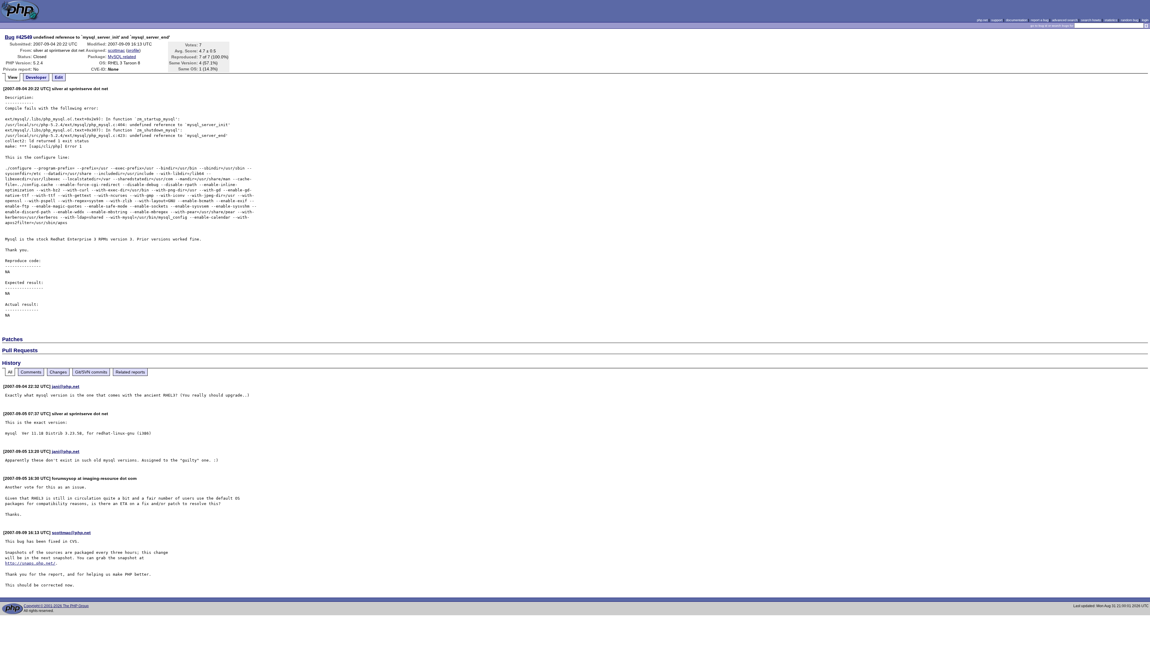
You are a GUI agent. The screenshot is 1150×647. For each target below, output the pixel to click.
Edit (59, 77)
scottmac (116, 50)
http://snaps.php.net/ (30, 563)
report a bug (1039, 20)
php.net (982, 20)
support (996, 20)
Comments (31, 372)
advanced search (1065, 20)
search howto (1091, 20)
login (1145, 20)
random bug (1129, 20)
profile (133, 50)
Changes (58, 372)
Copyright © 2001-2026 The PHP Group (56, 606)
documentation (1016, 20)
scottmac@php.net (71, 532)
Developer (36, 77)
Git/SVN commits (91, 372)
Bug (9, 37)
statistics (1110, 20)
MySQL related (122, 56)
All (10, 372)
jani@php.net (65, 386)
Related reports (130, 372)
